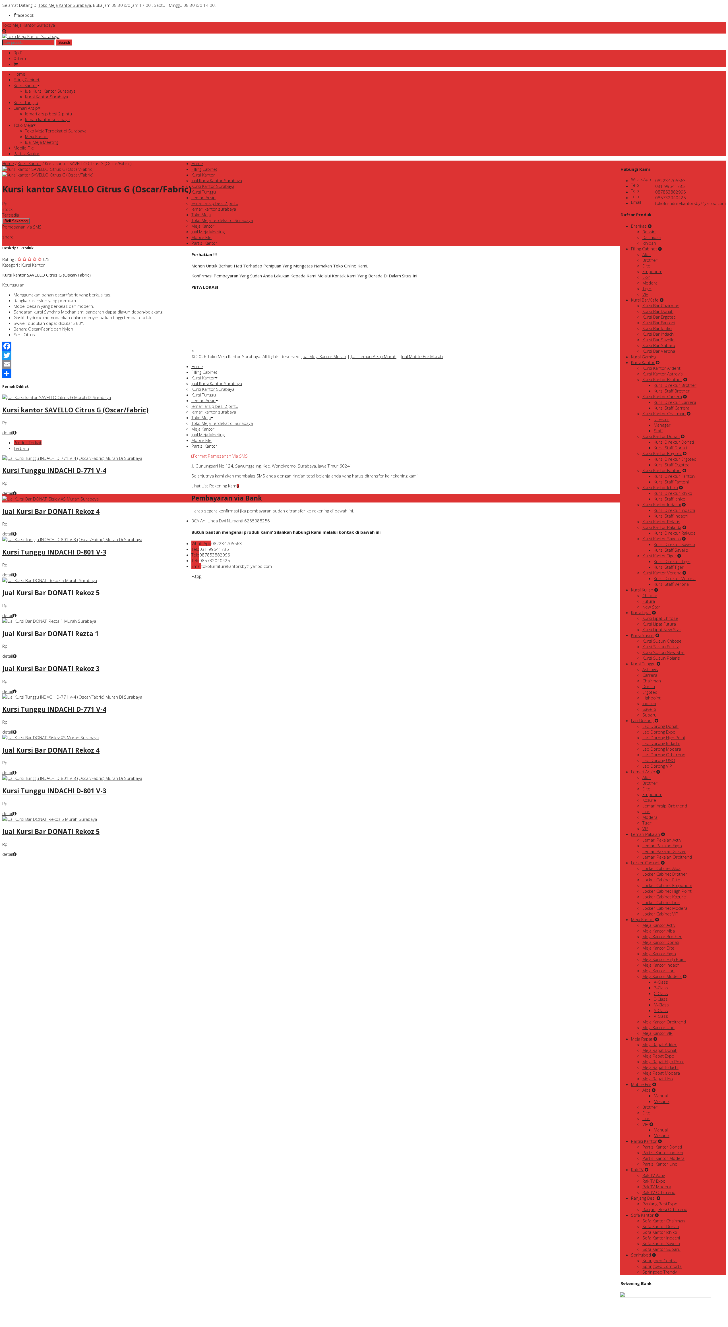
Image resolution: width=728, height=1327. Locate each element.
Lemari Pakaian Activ (661, 840)
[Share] (96, 373)
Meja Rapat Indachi (660, 1067)
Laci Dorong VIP (657, 766)
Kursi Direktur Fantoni (675, 476)
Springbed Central (659, 1260)
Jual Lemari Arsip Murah (373, 356)
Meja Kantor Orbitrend (664, 1022)
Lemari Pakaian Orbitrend (667, 857)
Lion (646, 277)
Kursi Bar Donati (657, 311)
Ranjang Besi (643, 1198)
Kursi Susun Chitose (662, 641)
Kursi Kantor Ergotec (662, 453)
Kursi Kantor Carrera (662, 396)
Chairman (651, 681)
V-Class (661, 1016)
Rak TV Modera (656, 1186)
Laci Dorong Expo (658, 732)
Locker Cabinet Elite (661, 879)
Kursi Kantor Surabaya (46, 96)
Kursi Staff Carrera (671, 408)
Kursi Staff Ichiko (669, 499)
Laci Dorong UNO (658, 760)
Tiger (647, 288)
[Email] (96, 364)
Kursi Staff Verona (671, 584)
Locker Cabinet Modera (664, 908)
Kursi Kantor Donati (661, 436)
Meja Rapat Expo (658, 1056)
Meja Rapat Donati (659, 1050)
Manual (661, 1095)
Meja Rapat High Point (663, 1061)
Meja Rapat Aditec (659, 1044)
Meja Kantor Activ (658, 925)
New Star (651, 607)
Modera (649, 283)
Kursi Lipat (641, 612)
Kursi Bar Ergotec (658, 317)
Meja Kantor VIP (657, 1033)
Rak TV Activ (653, 1175)
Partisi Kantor (27, 153)
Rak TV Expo (653, 1181)
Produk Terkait (28, 442)
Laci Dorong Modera (661, 749)
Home (19, 74)
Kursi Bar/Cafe (645, 300)
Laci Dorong (642, 720)
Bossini (649, 231)
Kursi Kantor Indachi (661, 504)
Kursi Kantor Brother (662, 379)
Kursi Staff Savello (671, 550)
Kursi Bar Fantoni (658, 322)
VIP (645, 294)
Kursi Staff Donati (670, 447)
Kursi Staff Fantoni (671, 482)
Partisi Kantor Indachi (662, 1152)
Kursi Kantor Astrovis (662, 374)
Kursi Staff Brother (672, 391)
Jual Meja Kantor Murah (324, 356)
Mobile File (24, 148)
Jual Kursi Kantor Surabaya (50, 91)
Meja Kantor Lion (658, 970)
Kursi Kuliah (642, 590)
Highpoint (651, 698)
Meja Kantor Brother (662, 936)
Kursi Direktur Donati (674, 442)
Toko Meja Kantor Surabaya (64, 5)
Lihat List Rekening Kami (214, 486)
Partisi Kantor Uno (659, 1164)
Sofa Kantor (642, 1215)
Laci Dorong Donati (660, 726)
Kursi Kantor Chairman (664, 413)
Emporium (652, 271)
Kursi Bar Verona (658, 351)
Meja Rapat (641, 1039)
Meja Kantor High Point (664, 959)
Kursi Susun (642, 635)
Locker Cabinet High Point (667, 891)
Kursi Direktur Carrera (675, 402)
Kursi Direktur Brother (675, 385)
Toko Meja (23, 125)
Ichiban (649, 243)
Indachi (649, 703)
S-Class (661, 1010)
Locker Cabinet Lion (661, 902)
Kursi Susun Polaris (661, 658)
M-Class (661, 1005)
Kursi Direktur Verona (675, 578)
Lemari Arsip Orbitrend (664, 806)
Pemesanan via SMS (22, 227)
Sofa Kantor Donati (660, 1226)
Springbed (641, 1255)
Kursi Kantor (25, 85)
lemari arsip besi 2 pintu (48, 114)
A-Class (661, 982)
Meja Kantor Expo (659, 953)
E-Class (661, 999)
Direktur (661, 419)
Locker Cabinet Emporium (667, 885)
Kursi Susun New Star (663, 652)
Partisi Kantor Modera (663, 1158)
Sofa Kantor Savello (661, 1243)
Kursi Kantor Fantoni (661, 470)
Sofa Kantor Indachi (661, 1238)
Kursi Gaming (643, 357)
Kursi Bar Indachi (658, 334)
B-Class (661, 987)
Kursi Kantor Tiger (659, 555)
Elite (646, 266)
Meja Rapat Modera (661, 1073)
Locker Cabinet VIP (660, 914)
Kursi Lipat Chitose (660, 618)
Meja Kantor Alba (658, 931)
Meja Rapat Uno (657, 1078)
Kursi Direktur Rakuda (675, 533)
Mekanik (661, 1101)
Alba (646, 254)
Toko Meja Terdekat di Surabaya (55, 131)
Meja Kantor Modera (662, 976)
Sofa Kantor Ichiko (659, 1232)
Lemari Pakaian (645, 834)
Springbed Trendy (659, 1272)
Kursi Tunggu (26, 102)
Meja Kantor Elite (658, 948)
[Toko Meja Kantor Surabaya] (30, 36)
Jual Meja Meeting (41, 142)
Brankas (639, 226)
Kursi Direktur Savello (674, 544)
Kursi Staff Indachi (671, 516)
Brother (649, 260)
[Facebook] (96, 346)
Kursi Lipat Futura (659, 624)
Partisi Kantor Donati (662, 1147)
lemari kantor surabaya (47, 119)
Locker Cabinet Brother (664, 874)
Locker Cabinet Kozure (664, 897)
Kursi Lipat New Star (661, 629)
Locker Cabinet (645, 862)
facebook (25, 15)
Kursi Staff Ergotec (671, 465)
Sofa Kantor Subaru (661, 1249)
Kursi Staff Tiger (669, 567)
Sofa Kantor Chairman (663, 1221)
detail (7, 432)
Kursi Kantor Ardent (661, 368)
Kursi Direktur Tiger (672, 561)
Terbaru (21, 448)
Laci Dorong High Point (663, 737)
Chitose (649, 595)
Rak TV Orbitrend (658, 1192)
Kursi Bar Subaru (658, 345)
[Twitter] (96, 355)
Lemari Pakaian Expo (662, 845)
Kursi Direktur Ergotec (675, 459)
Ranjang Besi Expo (659, 1203)
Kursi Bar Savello (658, 339)
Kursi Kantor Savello (661, 538)
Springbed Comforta (662, 1266)
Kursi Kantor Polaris (661, 521)
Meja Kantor (36, 136)
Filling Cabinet (27, 79)
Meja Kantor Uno (658, 1027)
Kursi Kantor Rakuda (661, 527)
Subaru (649, 715)
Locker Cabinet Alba (661, 868)
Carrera (649, 675)
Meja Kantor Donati (660, 942)
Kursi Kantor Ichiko (660, 487)
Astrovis (650, 669)
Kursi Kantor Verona (661, 573)
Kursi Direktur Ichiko (673, 493)
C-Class (661, 993)
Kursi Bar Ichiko (657, 328)
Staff (658, 430)
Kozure (649, 800)
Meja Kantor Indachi (661, 965)
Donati (648, 686)
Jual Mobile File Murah (422, 356)
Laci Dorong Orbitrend (663, 754)
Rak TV (637, 1169)
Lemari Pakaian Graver (664, 851)
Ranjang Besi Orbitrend (664, 1209)
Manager (662, 425)
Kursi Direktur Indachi (674, 510)
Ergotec (649, 692)
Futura (648, 601)
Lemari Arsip (26, 108)
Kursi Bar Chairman (660, 305)
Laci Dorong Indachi (661, 743)
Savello (649, 709)
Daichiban (651, 237)
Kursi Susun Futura (660, 646)
